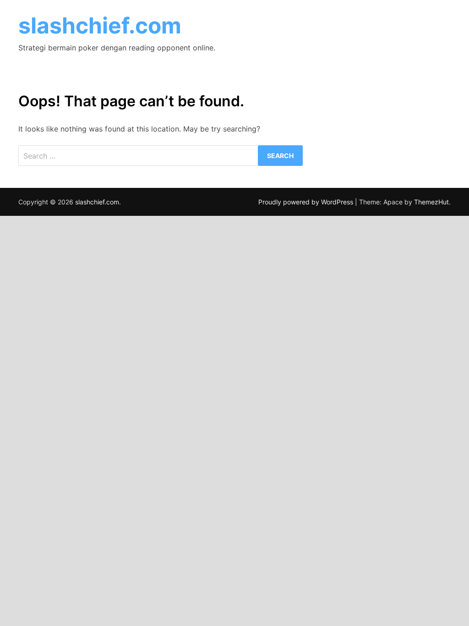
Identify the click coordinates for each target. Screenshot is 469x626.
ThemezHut (431, 202)
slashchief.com (99, 25)
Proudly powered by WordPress (306, 202)
